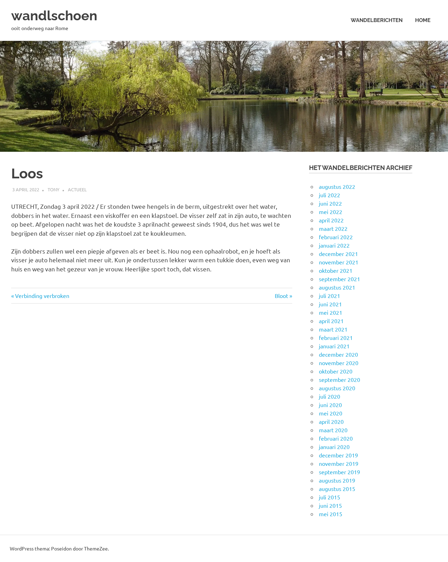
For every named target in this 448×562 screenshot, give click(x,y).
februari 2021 (336, 337)
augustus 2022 (337, 186)
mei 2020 (330, 413)
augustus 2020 (337, 387)
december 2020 (338, 354)
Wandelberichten (376, 20)
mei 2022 (330, 211)
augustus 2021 (337, 287)
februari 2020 (336, 438)
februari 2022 (336, 236)
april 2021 (331, 320)
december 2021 (338, 253)
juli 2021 (329, 295)
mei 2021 (330, 312)
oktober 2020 (335, 371)
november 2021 (338, 261)
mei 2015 (330, 513)
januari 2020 (334, 446)
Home (422, 20)
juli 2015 (329, 496)
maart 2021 (333, 329)
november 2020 (338, 362)
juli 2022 (329, 194)
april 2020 (331, 421)
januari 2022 (334, 245)
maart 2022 (333, 228)
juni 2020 (330, 404)
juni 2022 (330, 203)
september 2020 (339, 379)
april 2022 (331, 219)
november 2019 (338, 463)
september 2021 (339, 278)
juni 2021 (330, 303)
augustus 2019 (337, 480)
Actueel (77, 189)
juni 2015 (330, 505)
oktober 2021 (335, 270)
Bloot (283, 295)
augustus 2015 (337, 488)
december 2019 (338, 454)
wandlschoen (54, 15)
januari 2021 (334, 345)
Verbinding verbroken (42, 295)
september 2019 (339, 471)
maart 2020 (333, 429)
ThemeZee (96, 548)
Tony (53, 189)
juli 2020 (329, 396)
